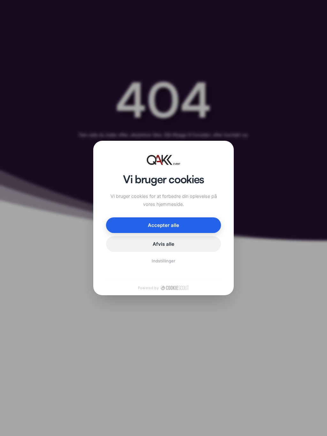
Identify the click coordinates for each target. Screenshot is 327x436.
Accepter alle (163, 225)
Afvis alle (164, 244)
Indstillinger (163, 260)
